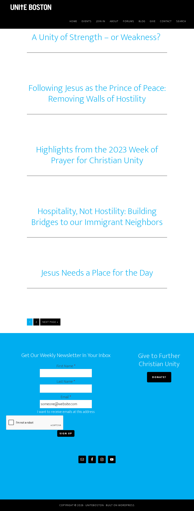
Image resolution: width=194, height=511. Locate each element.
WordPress (126, 505)
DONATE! (159, 377)
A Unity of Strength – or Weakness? (97, 37)
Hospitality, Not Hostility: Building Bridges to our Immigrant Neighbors (97, 217)
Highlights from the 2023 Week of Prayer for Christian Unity (97, 155)
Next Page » (50, 322)
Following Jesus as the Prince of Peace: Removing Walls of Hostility (97, 94)
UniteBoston (40, 7)
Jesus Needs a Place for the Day (97, 273)
